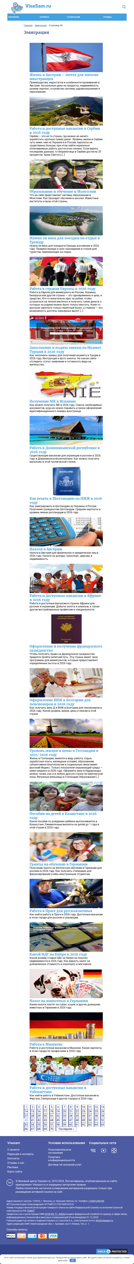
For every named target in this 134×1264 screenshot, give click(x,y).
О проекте (13, 1149)
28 (32, 1115)
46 (64, 1120)
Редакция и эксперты (20, 1154)
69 (45, 1129)
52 (102, 1120)
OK (72, 1260)
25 (96, 1111)
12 (96, 1107)
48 (77, 1120)
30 (45, 1115)
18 (51, 1111)
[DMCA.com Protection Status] (112, 1251)
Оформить (13, 17)
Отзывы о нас (15, 1162)
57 (51, 1124)
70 (51, 1129)
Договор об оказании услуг (65, 1164)
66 (26, 1129)
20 (64, 1111)
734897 (31, 1210)
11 (89, 1107)
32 (58, 1115)
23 (83, 1111)
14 (26, 1111)
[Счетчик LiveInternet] (8, 1252)
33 (64, 1115)
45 (58, 1120)
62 (83, 1124)
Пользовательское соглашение (59, 1151)
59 (64, 1124)
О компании (73, 17)
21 (70, 1111)
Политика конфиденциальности (61, 1159)
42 (38, 1120)
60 (70, 1124)
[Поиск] (124, 7)
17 (45, 1111)
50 (89, 1120)
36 (83, 1115)
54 (32, 1124)
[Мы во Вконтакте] (93, 1150)
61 (77, 1124)
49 (83, 1120)
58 (58, 1124)
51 (96, 1120)
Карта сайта (14, 1171)
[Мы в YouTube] (103, 1150)
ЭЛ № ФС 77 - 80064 (55, 1214)
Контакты (13, 1158)
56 (45, 1124)
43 (45, 1120)
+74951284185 (96, 1201)
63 (89, 1124)
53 (26, 1124)
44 (51, 1120)
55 (38, 1124)
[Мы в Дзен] (114, 1150)
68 (38, 1129)
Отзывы (107, 17)
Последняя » (66, 1129)
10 (83, 1107)
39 (102, 1115)
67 (32, 1129)
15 (32, 1111)
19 (58, 1111)
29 (38, 1115)
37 (89, 1115)
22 (77, 1111)
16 (38, 1111)
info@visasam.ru (104, 1220)
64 (96, 1124)
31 (51, 1115)
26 (102, 1111)
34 (70, 1115)
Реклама (12, 1167)
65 (102, 1124)
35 (77, 1115)
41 (32, 1120)
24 (89, 1111)
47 (70, 1120)
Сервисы (44, 17)
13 (102, 1107)
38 (96, 1115)
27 (26, 1115)
